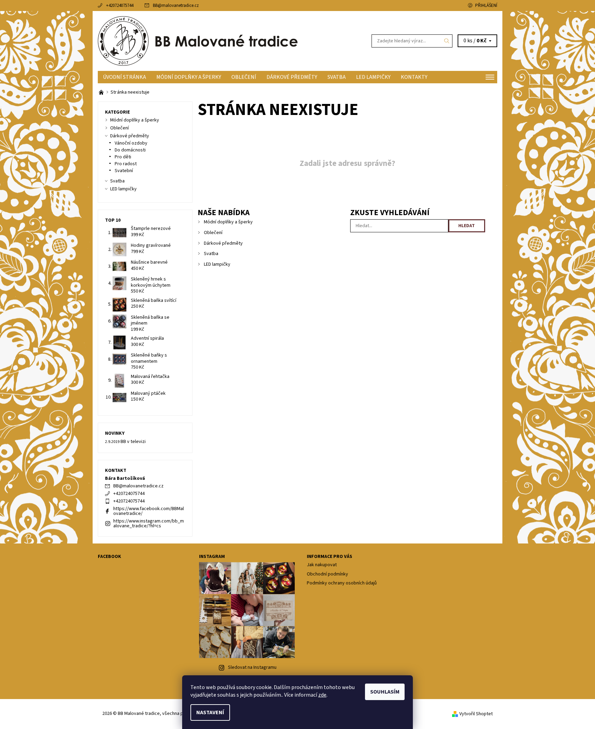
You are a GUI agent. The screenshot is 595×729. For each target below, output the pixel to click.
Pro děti (123, 157)
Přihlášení (486, 5)
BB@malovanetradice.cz (176, 5)
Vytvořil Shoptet (476, 713)
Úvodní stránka (124, 77)
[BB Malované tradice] (198, 40)
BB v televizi (133, 441)
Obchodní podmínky (327, 574)
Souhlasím (384, 692)
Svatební (124, 170)
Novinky (115, 433)
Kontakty (414, 77)
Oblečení (243, 77)
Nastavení (210, 712)
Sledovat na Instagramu (252, 667)
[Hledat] (446, 40)
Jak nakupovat (322, 564)
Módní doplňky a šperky (188, 77)
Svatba (336, 77)
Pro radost (126, 163)
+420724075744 (119, 5)
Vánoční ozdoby (131, 143)
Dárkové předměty (292, 77)
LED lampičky (373, 77)
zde (322, 695)
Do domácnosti (130, 150)
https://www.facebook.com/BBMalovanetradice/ (148, 511)
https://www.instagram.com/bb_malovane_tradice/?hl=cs (148, 523)
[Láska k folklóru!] (102, 92)
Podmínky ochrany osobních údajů (342, 583)
